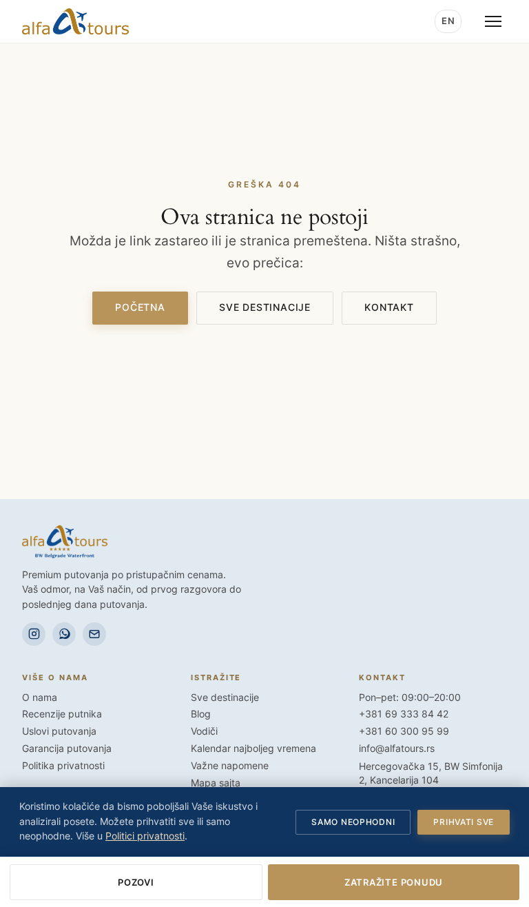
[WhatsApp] (64, 634)
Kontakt (389, 307)
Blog (201, 714)
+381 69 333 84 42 (403, 714)
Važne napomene (230, 765)
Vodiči (204, 731)
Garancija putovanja (67, 748)
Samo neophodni (353, 822)
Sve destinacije (265, 307)
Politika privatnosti (63, 765)
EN (448, 21)
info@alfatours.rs (397, 748)
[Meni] (493, 21)
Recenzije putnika (62, 714)
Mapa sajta (215, 782)
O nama (39, 697)
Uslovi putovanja (59, 731)
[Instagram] (33, 634)
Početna (140, 307)
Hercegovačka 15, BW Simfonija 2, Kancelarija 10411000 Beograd (431, 780)
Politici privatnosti (145, 836)
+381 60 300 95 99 (404, 731)
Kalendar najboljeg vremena (253, 748)
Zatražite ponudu (393, 882)
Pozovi (136, 882)
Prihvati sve (463, 822)
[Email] (94, 634)
